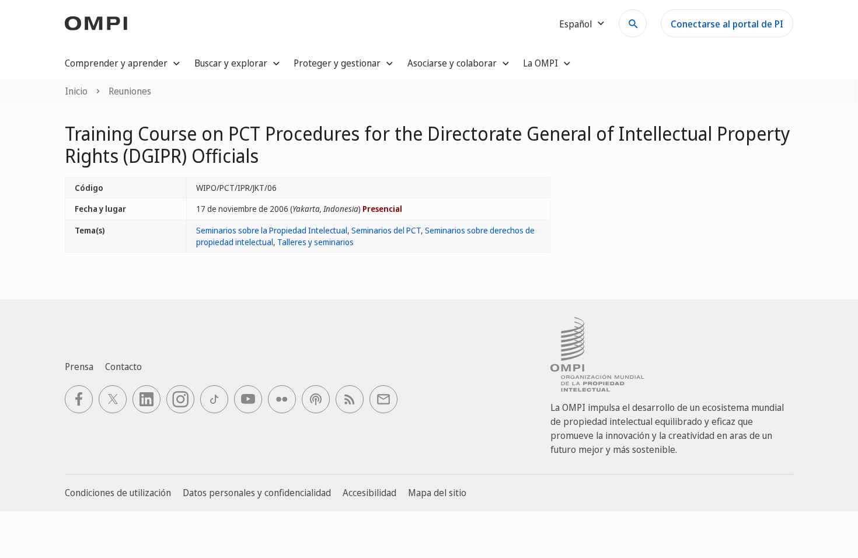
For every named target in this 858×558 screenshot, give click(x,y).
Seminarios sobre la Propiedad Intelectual (271, 230)
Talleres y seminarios (315, 241)
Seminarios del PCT (386, 230)
